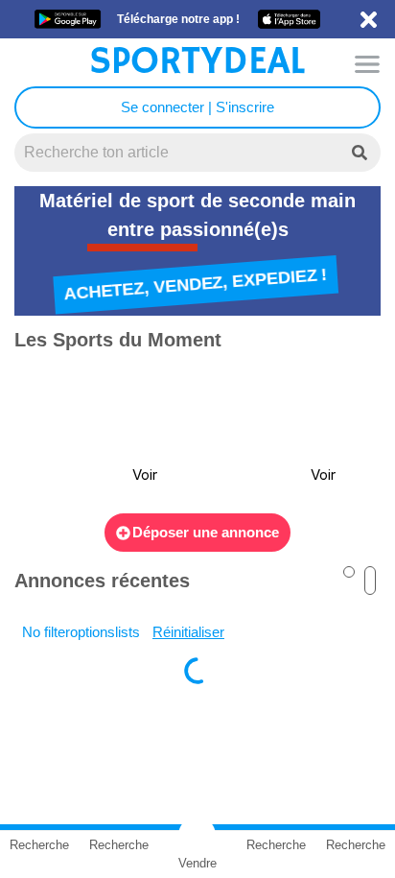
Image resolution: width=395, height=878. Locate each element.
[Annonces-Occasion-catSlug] (94, 433)
